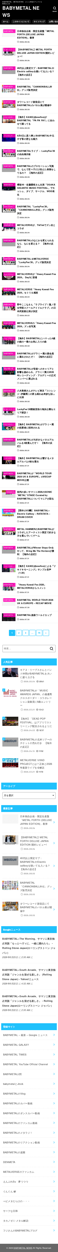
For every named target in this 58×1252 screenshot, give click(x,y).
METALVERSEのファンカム (18, 1171)
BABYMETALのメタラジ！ (18, 1132)
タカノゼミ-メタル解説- (16, 1220)
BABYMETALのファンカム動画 (20, 1123)
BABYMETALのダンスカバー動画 (21, 1113)
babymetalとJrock (13, 1084)
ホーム (5, 21)
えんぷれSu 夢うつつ (15, 1181)
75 (39, 632)
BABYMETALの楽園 (14, 1152)
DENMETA (9, 1162)
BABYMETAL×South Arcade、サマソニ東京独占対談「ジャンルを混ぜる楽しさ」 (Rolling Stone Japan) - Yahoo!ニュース (28, 974)
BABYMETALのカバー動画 (18, 1103)
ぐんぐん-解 (9, 1191)
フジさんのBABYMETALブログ (20, 1230)
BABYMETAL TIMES (15, 1054)
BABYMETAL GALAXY (16, 1044)
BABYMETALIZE (12, 1074)
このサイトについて (21, 21)
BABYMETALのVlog (14, 1093)
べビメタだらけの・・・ (16, 1201)
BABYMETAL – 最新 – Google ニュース (25, 1035)
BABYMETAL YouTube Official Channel (25, 1064)
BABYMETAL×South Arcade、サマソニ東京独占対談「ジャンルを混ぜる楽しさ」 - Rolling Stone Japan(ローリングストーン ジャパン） (28, 1000)
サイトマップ (39, 21)
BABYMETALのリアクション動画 (21, 1142)
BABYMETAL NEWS (20, 11)
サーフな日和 (10, 1211)
